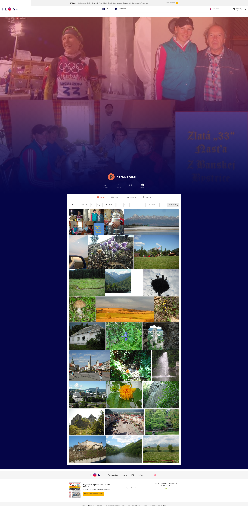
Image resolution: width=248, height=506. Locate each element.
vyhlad (72, 205)
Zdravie (110, 3)
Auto (100, 3)
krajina (99, 205)
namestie (141, 205)
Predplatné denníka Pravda (93, 494)
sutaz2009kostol (153, 205)
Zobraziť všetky (173, 205)
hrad (92, 205)
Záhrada (125, 3)
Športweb (95, 3)
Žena (114, 3)
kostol (126, 205)
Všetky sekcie (170, 3)
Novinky (125, 475)
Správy (89, 3)
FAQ (132, 475)
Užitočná (131, 3)
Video (137, 3)
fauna (119, 205)
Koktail (105, 3)
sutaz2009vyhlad (82, 205)
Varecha (119, 3)
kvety (133, 205)
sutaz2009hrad (109, 205)
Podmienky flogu (113, 475)
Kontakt (140, 475)
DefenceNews (144, 3)
